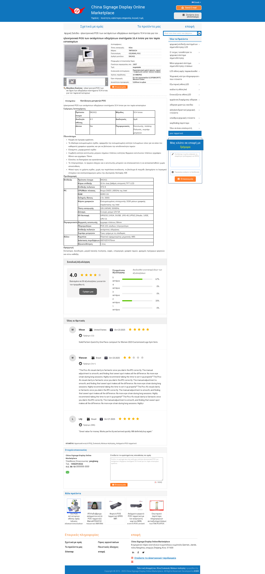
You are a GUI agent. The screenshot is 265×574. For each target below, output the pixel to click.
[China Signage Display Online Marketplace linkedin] (133, 553)
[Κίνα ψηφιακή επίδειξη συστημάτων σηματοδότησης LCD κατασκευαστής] (75, 10)
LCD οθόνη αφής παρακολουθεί (184, 71)
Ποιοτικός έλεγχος (108, 547)
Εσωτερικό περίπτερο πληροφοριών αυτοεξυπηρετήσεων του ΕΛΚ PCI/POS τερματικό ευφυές (157, 520)
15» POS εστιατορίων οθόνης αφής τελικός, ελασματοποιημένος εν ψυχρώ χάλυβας (74, 520)
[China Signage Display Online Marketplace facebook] (138, 553)
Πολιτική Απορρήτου (146, 568)
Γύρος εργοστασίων (108, 542)
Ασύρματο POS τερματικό (126, 443)
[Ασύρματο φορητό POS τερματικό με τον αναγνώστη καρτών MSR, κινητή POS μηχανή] (136, 505)
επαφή (189, 26)
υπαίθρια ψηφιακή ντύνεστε (182, 118)
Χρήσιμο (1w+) (89, 364)
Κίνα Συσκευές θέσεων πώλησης (171, 568)
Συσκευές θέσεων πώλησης (104, 443)
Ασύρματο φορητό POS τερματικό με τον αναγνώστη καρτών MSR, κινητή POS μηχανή (136, 519)
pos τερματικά (176, 133)
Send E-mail (191, 7)
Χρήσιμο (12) (88, 336)
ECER (196, 571)
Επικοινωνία (120, 87)
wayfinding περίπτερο (179, 123)
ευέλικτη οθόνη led (178, 89)
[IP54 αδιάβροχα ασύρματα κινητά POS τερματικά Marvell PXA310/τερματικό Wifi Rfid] (94, 505)
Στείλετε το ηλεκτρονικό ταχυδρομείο (155, 558)
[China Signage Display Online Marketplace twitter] (143, 553)
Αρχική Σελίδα (71, 33)
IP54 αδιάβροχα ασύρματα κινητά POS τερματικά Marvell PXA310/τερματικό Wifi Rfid (94, 519)
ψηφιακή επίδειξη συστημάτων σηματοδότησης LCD (184, 45)
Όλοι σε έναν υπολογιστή (181, 128)
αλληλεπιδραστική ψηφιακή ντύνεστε (182, 111)
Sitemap (69, 551)
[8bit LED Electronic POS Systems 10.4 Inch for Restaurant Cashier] (85, 60)
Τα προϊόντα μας (149, 26)
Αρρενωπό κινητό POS (83, 443)
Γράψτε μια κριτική (88, 293)
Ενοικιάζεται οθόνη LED (180, 94)
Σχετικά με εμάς (91, 26)
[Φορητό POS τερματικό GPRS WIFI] (115, 505)
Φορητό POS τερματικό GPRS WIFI (115, 516)
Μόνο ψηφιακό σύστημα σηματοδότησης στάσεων (181, 64)
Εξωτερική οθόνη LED (179, 84)
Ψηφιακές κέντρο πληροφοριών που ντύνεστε (184, 77)
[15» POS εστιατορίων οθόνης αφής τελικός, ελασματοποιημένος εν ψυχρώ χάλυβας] (74, 506)
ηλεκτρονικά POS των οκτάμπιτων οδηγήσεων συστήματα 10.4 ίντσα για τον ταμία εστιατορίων (87, 90)
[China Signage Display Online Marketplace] (106, 81)
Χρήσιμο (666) (89, 425)
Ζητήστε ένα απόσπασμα (192, 16)
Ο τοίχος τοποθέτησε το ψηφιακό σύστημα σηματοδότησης (181, 55)
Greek (196, 2)
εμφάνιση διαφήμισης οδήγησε (183, 100)
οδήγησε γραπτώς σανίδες (181, 105)
